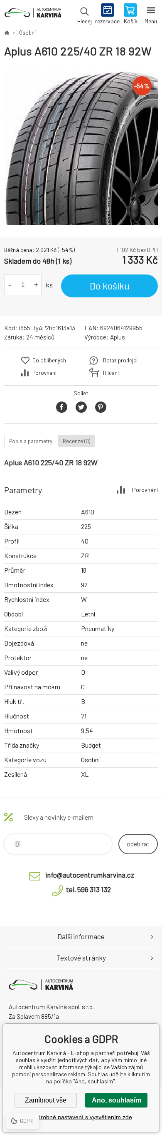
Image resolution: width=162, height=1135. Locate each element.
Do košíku (110, 286)
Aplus (117, 337)
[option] (81, 148)
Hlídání (111, 372)
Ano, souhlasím (116, 1100)
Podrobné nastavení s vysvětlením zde (81, 1117)
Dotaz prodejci (120, 360)
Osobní (27, 32)
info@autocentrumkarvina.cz (89, 875)
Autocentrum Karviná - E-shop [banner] (32, 14)
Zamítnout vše (45, 1100)
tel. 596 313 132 (88, 889)
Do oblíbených (49, 360)
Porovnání (44, 372)
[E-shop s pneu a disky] (6, 32)
